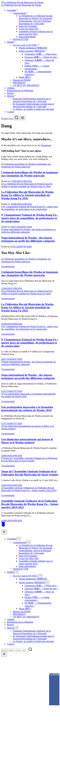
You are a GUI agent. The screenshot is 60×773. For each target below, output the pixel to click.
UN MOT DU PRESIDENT (26, 85)
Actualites (11, 10)
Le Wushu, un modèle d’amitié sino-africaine (33, 109)
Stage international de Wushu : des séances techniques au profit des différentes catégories (28, 239)
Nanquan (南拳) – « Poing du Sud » (41, 57)
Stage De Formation (28, 26)
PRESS (10, 96)
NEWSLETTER (20, 39)
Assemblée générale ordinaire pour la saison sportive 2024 (36, 32)
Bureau (10, 93)
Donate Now (7, 118)
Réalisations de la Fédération (20, 90)
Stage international (27, 36)
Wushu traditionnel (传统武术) (33, 48)
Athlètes (11, 88)
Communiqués (19, 13)
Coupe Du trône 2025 (29, 29)
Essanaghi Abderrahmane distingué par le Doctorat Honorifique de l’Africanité (32, 100)
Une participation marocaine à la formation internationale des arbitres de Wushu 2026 (27, 409)
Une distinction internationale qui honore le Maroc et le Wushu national (27, 441)
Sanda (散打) (25, 77)
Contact (10, 112)
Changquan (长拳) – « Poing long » (41, 54)
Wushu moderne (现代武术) (32, 51)
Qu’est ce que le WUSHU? (25, 45)
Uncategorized (8, 266)
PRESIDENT (19, 82)
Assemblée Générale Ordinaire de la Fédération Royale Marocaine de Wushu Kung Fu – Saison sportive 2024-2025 (29, 504)
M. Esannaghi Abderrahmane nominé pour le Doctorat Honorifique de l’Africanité (33, 105)
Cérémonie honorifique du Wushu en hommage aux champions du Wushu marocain (29, 174)
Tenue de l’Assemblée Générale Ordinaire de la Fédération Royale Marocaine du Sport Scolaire (29, 473)
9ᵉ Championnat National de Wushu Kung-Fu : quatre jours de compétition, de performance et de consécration (29, 218)
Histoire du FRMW (22, 80)
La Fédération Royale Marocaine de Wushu (21, 5)
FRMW (10, 42)
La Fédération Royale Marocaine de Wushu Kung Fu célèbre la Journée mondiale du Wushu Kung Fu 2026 (27, 195)
